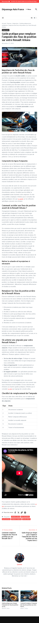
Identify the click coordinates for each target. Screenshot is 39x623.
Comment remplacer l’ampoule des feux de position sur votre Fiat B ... (28, 604)
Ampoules (15, 23)
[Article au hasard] (31, 18)
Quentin (19, 564)
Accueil (4, 23)
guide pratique (6, 519)
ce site (10, 389)
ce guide (20, 199)
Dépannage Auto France (13, 9)
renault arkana (26, 519)
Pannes (9, 23)
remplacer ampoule (16, 519)
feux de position (25, 516)
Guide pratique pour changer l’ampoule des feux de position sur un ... (10, 604)
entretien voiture (15, 516)
